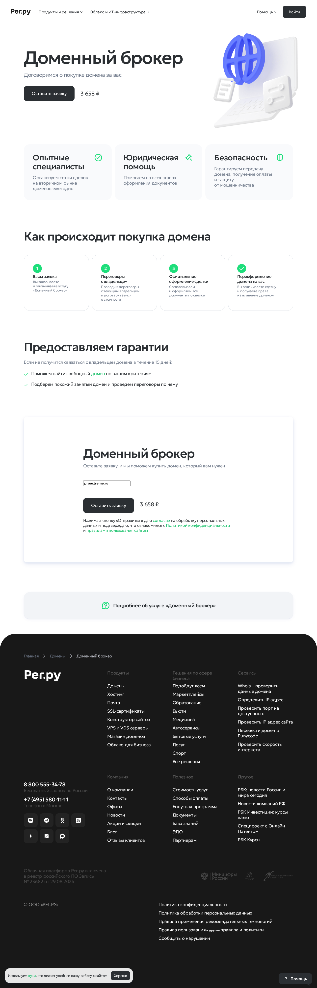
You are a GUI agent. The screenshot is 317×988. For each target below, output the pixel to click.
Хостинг (115, 694)
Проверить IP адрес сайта (265, 722)
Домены (116, 686)
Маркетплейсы (188, 694)
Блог (112, 832)
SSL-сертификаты (126, 711)
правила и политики (242, 930)
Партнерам (185, 840)
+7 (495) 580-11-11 (46, 799)
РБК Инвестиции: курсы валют (263, 814)
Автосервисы (186, 728)
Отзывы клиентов (126, 840)
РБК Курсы (249, 840)
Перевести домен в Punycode (258, 733)
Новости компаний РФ (261, 803)
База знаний (185, 823)
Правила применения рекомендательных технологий (215, 921)
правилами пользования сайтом (117, 530)
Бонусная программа (195, 806)
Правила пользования (182, 930)
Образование (187, 702)
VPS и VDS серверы (127, 728)
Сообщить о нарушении (184, 938)
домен (98, 373)
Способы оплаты (190, 798)
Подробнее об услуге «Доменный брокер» (164, 605)
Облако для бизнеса (129, 744)
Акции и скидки (124, 823)
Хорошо (120, 975)
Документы (185, 815)
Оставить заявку (49, 93)
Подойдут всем (189, 686)
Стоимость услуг (190, 790)
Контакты (117, 798)
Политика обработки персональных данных (205, 913)
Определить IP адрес (260, 699)
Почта (113, 702)
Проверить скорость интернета (260, 746)
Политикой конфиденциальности (198, 525)
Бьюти (179, 711)
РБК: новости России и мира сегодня (261, 792)
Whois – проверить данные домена (258, 688)
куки (32, 975)
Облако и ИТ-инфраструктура (118, 11)
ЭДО (178, 832)
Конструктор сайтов (128, 719)
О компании (120, 790)
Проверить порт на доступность (258, 710)
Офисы (114, 806)
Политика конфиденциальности (192, 904)
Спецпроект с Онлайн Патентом (261, 828)
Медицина (184, 719)
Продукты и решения (59, 11)
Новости (116, 815)
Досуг (179, 744)
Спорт (179, 753)
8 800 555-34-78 (44, 784)
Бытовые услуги (189, 736)
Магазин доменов (126, 736)
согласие (161, 520)
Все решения (186, 761)
